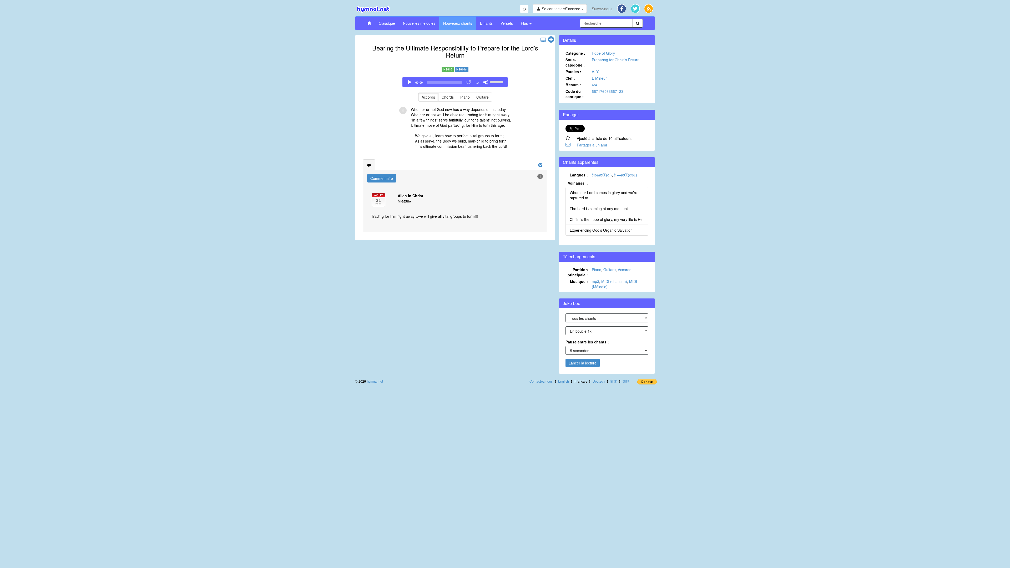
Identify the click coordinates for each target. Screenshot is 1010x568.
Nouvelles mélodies (419, 23)
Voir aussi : (578, 183)
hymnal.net (375, 381)
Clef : (570, 78)
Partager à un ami (592, 145)
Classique (387, 23)
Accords (428, 97)
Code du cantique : (574, 94)
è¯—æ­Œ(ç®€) (625, 175)
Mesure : (573, 84)
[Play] (409, 82)
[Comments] (369, 164)
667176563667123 (607, 91)
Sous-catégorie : (575, 62)
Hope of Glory (603, 53)
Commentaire (381, 178)
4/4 (594, 84)
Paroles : (573, 71)
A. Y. (595, 71)
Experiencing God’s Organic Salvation (601, 230)
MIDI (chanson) (614, 281)
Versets (507, 23)
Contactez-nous (541, 381)
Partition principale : (578, 272)
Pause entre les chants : (587, 341)
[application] (455, 82)
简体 (613, 381)
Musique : (579, 281)
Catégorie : (575, 53)
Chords (448, 97)
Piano (465, 97)
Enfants (486, 23)
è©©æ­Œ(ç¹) (602, 175)
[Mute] (485, 82)
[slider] (497, 82)
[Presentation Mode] (543, 39)
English (563, 381)
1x (477, 82)
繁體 (626, 381)
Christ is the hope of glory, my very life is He (606, 219)
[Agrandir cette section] (551, 39)
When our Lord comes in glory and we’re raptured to (603, 195)
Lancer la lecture (583, 363)
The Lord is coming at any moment (599, 208)
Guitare (482, 97)
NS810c (461, 69)
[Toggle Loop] (469, 82)
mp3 (595, 281)
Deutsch (599, 381)
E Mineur (599, 78)
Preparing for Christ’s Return (615, 59)
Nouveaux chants (457, 23)
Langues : (579, 175)
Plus (525, 23)
